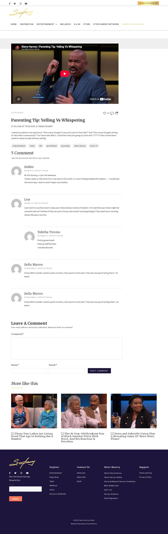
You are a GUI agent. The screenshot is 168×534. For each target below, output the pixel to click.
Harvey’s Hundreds (58, 494)
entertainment (19, 146)
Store (52, 489)
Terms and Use (145, 473)
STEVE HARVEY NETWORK (106, 24)
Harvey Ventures (111, 494)
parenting (65, 146)
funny (32, 146)
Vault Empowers (111, 498)
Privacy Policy (145, 477)
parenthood (52, 146)
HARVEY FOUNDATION (133, 24)
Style (52, 481)
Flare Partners (91, 524)
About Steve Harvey (113, 473)
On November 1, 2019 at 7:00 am (38, 268)
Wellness (53, 485)
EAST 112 (108, 490)
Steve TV (93, 146)
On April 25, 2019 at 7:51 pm (36, 170)
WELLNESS (65, 24)
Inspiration (54, 477)
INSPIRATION (26, 24)
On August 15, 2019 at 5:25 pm (50, 235)
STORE (86, 24)
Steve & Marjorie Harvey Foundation (120, 481)
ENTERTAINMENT (45, 24)
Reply (27, 189)
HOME (14, 24)
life (40, 146)
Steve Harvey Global (113, 477)
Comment (17, 334)
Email (53, 365)
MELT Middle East (111, 485)
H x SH (77, 24)
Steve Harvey (80, 146)
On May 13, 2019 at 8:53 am (36, 203)
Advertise (81, 473)
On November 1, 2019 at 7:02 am (38, 297)
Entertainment (56, 473)
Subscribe (81, 477)
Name (15, 365)
